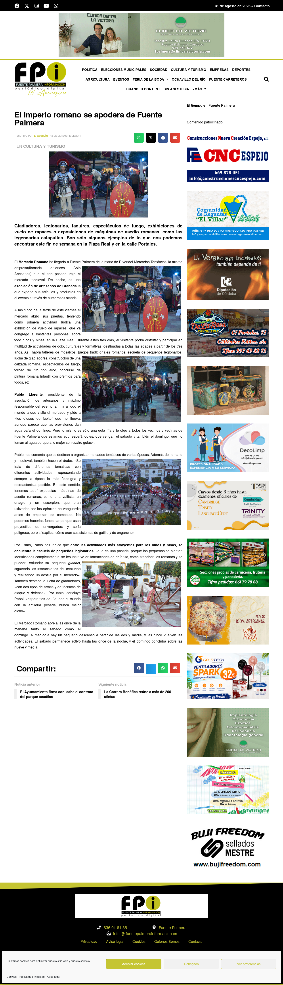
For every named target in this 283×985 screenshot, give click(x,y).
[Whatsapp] (56, 6)
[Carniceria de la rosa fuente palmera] (228, 332)
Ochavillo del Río (189, 79)
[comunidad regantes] (228, 214)
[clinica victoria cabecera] (141, 34)
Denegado (191, 963)
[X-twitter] (27, 6)
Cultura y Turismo (188, 69)
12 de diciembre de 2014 (65, 135)
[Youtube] (46, 6)
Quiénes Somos (167, 941)
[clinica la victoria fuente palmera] (228, 731)
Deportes (241, 69)
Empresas (219, 69)
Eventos (121, 79)
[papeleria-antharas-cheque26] (228, 789)
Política (90, 69)
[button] (266, 79)
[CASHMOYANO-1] (228, 562)
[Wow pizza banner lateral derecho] (228, 619)
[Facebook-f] (17, 6)
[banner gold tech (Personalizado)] (228, 675)
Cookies (12, 976)
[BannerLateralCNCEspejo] (228, 157)
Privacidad (88, 941)
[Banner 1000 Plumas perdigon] (228, 389)
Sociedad (158, 69)
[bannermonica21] (228, 447)
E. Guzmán (41, 135)
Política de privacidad (32, 976)
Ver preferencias (249, 963)
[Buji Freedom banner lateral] (228, 846)
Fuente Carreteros (228, 79)
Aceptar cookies (133, 963)
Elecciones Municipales (123, 69)
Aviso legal (53, 976)
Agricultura (98, 79)
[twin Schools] (228, 504)
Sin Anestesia (176, 89)
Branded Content (143, 89)
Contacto (195, 941)
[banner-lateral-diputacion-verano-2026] (228, 273)
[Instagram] (36, 6)
